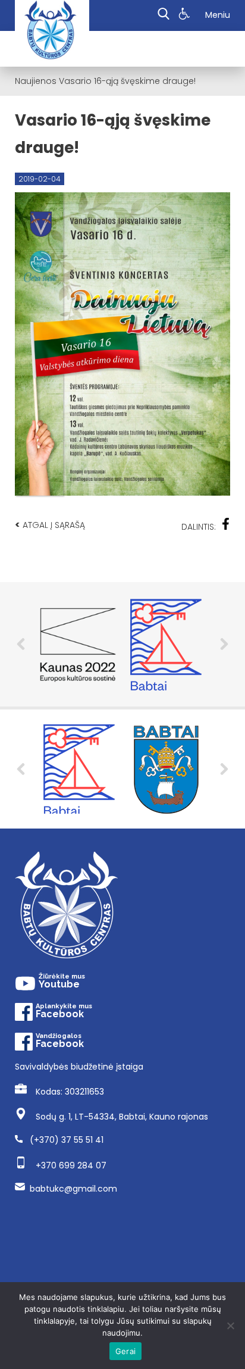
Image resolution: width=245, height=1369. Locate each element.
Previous (21, 644)
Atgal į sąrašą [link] (50, 525)
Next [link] (224, 769)
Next (224, 644)
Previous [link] (21, 769)
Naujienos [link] (35, 81)
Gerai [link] (125, 1351)
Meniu (217, 15)
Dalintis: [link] (198, 527)
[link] (185, 15)
